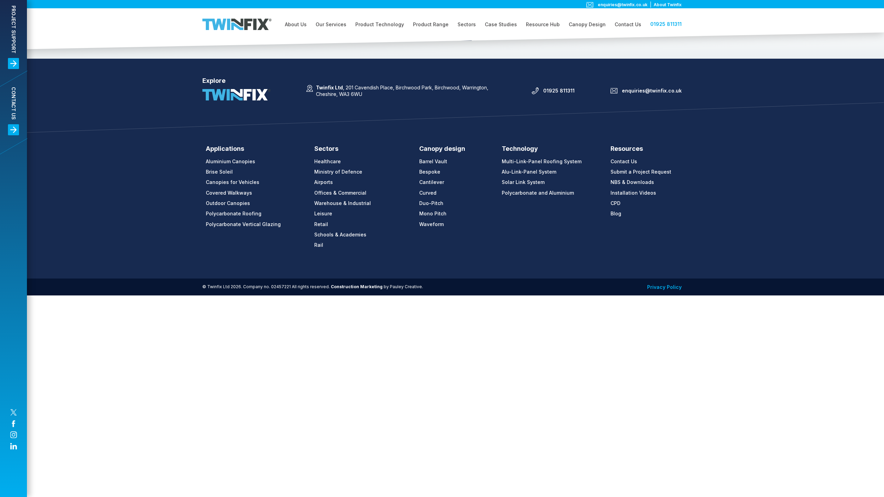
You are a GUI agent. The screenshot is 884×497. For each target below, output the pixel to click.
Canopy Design (587, 24)
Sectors (467, 24)
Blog (616, 213)
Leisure (323, 213)
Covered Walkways (229, 193)
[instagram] (13, 434)
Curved (427, 193)
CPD (616, 203)
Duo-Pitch (431, 203)
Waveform (431, 224)
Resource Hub (543, 24)
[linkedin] (13, 446)
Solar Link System (523, 182)
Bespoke (429, 172)
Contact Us (14, 103)
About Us (296, 24)
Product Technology (379, 24)
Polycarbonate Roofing (233, 213)
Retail (321, 224)
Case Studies (501, 24)
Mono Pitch (432, 213)
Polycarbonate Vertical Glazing (243, 224)
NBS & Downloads (632, 182)
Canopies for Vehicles (232, 182)
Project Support (14, 29)
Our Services (331, 24)
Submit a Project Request (641, 172)
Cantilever (431, 182)
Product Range (431, 24)
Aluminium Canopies (230, 161)
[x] (13, 412)
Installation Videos (633, 193)
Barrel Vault (433, 161)
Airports (323, 182)
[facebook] (13, 423)
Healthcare (327, 161)
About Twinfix (668, 4)
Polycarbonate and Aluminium (538, 193)
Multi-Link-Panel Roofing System (542, 161)
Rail (318, 245)
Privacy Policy (664, 287)
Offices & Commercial (340, 193)
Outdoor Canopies (228, 203)
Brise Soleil (219, 172)
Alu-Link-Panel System (529, 172)
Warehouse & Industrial (342, 203)
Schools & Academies (340, 234)
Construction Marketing (357, 286)
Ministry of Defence (338, 172)
